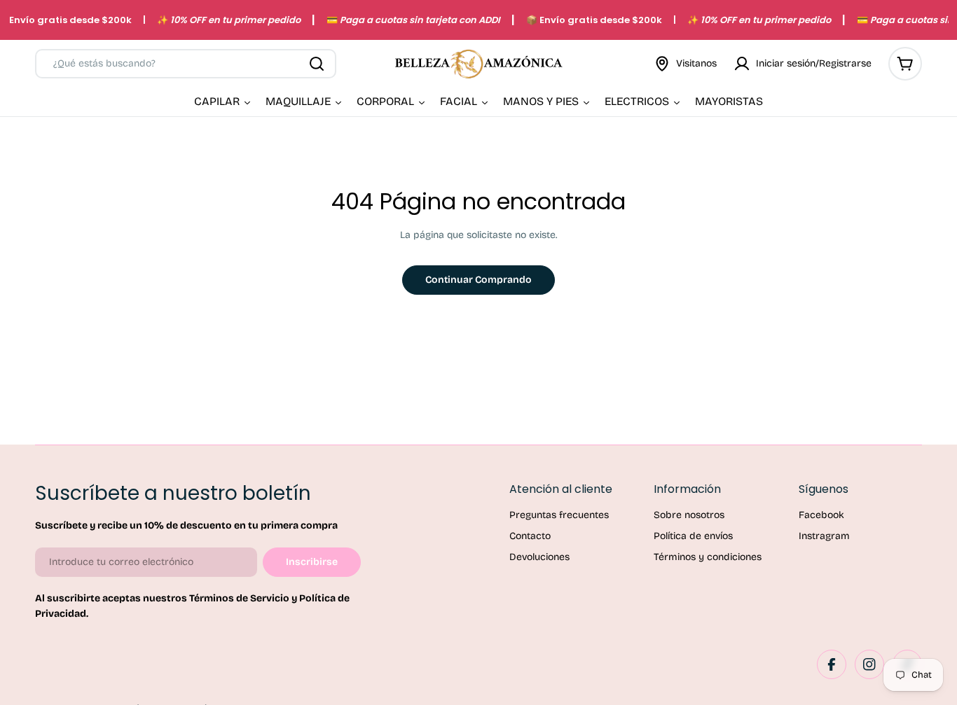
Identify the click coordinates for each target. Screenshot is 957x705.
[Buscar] (316, 63)
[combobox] (185, 63)
